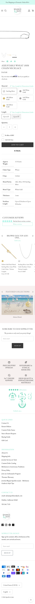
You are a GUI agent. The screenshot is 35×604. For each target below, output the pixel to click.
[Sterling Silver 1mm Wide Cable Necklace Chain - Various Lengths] (25, 251)
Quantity (5, 123)
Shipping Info (6, 456)
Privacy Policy (6, 470)
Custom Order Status (8, 430)
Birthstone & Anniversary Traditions (13, 467)
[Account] (28, 10)
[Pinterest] (10, 525)
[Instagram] (6, 525)
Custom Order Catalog (9, 463)
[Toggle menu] (2, 10)
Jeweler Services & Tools (9, 460)
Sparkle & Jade (10, 597)
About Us (5, 453)
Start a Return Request (9, 433)
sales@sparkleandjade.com (14, 496)
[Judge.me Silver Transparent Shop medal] (22, 396)
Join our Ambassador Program (11, 474)
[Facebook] (3, 525)
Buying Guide (6, 437)
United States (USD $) (10, 585)
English (5, 592)
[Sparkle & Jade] (17, 10)
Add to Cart (17, 145)
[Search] (6, 10)
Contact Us (5, 423)
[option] (17, 34)
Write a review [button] (17, 224)
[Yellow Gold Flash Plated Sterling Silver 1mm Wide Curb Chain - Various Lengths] (9, 251)
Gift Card (5, 440)
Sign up (17, 346)
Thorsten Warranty (8, 477)
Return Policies (6, 426)
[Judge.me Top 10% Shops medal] (22, 404)
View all (17, 240)
